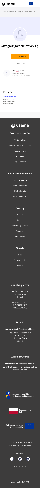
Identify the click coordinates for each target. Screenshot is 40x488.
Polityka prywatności (20, 226)
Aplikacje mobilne (9, 96)
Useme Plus (20, 156)
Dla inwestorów (20, 260)
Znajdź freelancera (8, 12)
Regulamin (20, 231)
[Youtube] (28, 459)
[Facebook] (12, 459)
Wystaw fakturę (20, 140)
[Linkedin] (20, 459)
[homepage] (7, 3)
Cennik (20, 215)
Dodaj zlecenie (20, 191)
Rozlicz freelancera (20, 196)
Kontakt (20, 266)
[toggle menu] (36, 3)
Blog (20, 255)
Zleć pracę (22, 56)
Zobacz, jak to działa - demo (20, 146)
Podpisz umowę (20, 151)
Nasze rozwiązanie (20, 180)
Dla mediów (20, 236)
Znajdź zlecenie (20, 162)
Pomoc (20, 220)
